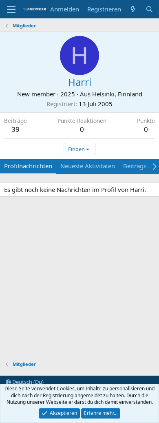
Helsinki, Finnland (117, 94)
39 (15, 129)
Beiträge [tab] (135, 166)
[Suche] (149, 9)
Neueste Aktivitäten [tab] (87, 166)
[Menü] (11, 9)
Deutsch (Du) (27, 381)
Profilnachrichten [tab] (28, 166)
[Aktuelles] (133, 9)
